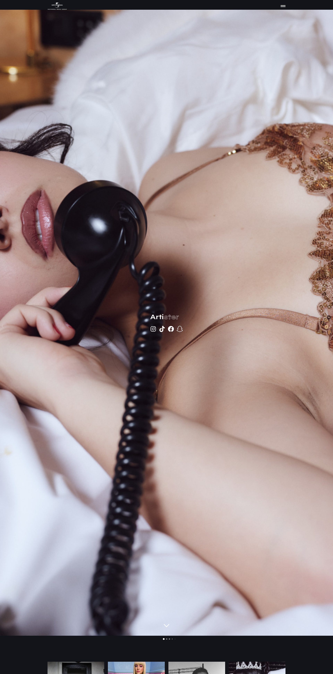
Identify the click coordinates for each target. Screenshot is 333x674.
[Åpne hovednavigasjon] (283, 6)
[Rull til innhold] (166, 625)
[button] (164, 639)
